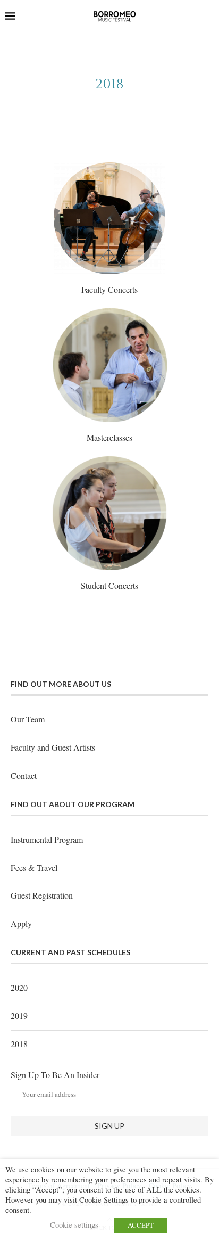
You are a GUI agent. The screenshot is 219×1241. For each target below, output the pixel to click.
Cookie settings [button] (74, 1225)
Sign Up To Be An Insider (55, 1074)
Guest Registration (42, 895)
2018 (19, 1043)
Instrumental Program (47, 839)
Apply (21, 923)
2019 (19, 1015)
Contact (24, 775)
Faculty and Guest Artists (53, 747)
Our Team (28, 719)
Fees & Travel (34, 867)
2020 (19, 987)
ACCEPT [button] (141, 1225)
